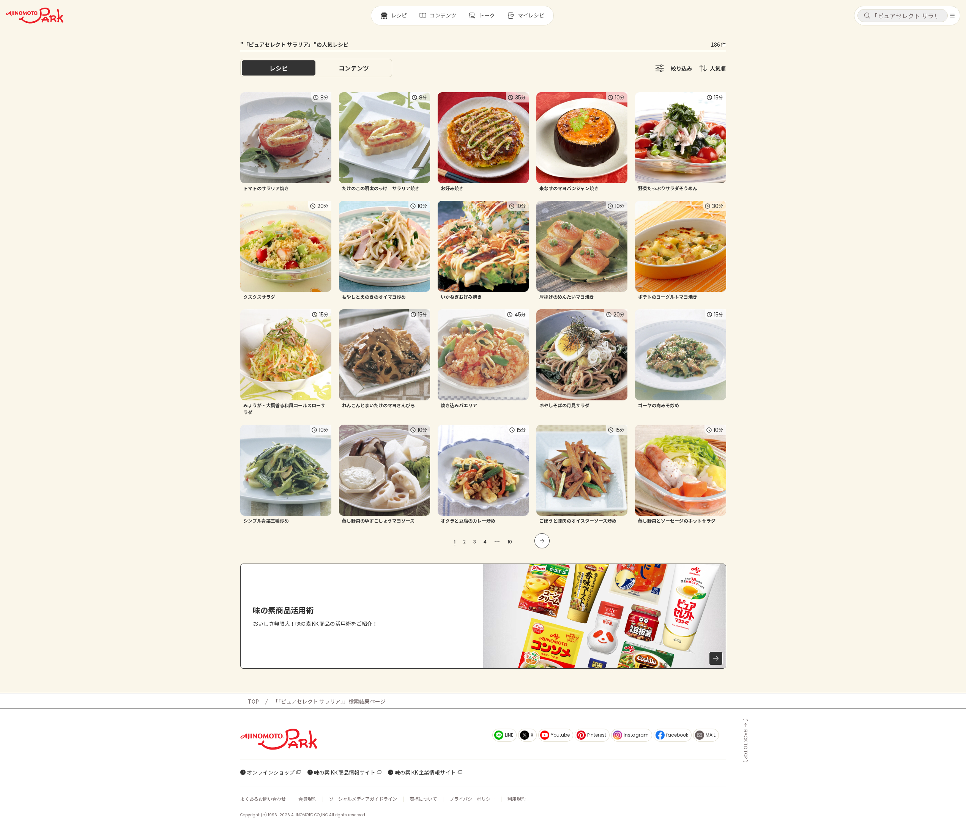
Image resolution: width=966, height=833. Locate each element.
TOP (253, 701)
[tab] (354, 68)
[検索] (866, 15)
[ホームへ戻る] (34, 16)
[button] (902, 15)
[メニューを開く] (952, 15)
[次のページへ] (542, 540)
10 (509, 542)
